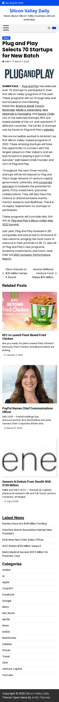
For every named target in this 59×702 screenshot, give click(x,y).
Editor (8, 61)
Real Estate (9, 638)
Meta (5, 607)
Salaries (7, 644)
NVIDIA (6, 631)
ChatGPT (7, 588)
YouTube (7, 675)
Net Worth (8, 613)
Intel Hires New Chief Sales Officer (22, 539)
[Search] (49, 28)
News (6, 38)
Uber (5, 662)
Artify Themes (41, 697)
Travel (6, 656)
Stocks (6, 650)
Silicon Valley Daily (29, 11)
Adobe (6, 570)
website (49, 130)
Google (6, 601)
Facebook (8, 594)
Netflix (6, 619)
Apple (5, 582)
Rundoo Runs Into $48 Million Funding (24, 523)
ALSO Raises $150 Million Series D (21, 546)
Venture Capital (12, 669)
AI (3, 576)
